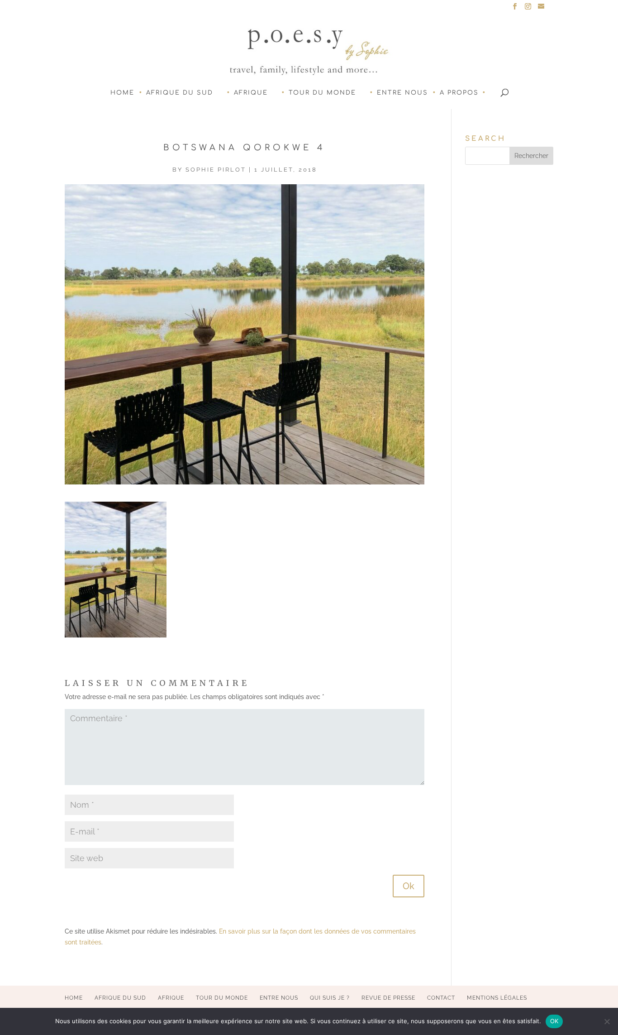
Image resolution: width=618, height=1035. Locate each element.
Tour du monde (322, 93)
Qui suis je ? (330, 998)
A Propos (459, 93)
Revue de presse (388, 998)
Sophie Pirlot (215, 169)
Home (122, 93)
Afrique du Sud (179, 93)
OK (554, 1021)
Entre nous (402, 93)
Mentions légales (497, 998)
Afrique (251, 93)
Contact (441, 998)
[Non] (606, 1021)
